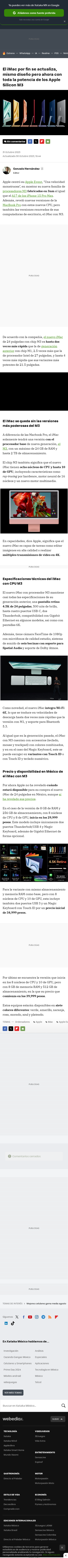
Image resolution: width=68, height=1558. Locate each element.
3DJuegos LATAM (43, 1525)
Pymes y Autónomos (45, 1504)
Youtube (30, 1316)
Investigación (11, 1350)
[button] (28, 169)
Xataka (7, 1436)
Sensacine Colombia (45, 1534)
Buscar (64, 1406)
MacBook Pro (12, 205)
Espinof (39, 1461)
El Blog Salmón (42, 1499)
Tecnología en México (46, 1369)
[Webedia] (13, 1421)
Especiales (41, 1357)
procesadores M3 (15, 191)
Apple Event (33, 182)
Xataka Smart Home (14, 1450)
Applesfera (9, 1445)
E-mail (48, 141)
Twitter (36, 141)
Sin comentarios (16, 141)
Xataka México (11, 1525)
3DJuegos (40, 1436)
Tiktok (12, 1322)
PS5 (56, 53)
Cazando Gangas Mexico (17, 1357)
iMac (50, 1021)
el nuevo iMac (53, 337)
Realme (46, 53)
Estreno (11, 53)
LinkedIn (6, 1322)
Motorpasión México (45, 1539)
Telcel (38, 1382)
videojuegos (10, 1382)
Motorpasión (41, 1478)
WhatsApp (24, 53)
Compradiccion (11, 1508)
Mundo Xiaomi (11, 1454)
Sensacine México (44, 1530)
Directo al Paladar (13, 1478)
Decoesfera (10, 1504)
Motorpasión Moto (44, 1483)
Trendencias (10, 1499)
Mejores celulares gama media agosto (47, 1303)
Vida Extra (40, 1440)
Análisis (39, 1350)
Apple (39, 1021)
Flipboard (42, 141)
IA (36, 53)
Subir (55, 1419)
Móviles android (12, 1375)
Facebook (30, 141)
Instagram (36, 1316)
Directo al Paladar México (17, 1539)
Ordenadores (22, 1021)
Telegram (43, 1316)
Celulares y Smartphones (18, 1363)
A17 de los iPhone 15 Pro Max (32, 196)
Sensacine (40, 1457)
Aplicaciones (42, 1363)
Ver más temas (13, 1392)
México (39, 1375)
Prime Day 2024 (12, 1369)
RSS (49, 1316)
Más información (51, 1554)
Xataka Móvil (10, 1440)
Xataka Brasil (10, 1530)
